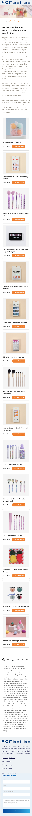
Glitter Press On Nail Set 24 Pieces (15, 323)
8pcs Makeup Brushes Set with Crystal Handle (14, 500)
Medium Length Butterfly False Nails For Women (15, 429)
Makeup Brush (7, 768)
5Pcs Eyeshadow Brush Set (12, 535)
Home (7, 21)
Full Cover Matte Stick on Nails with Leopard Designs (15, 251)
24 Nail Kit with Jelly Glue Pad (13, 357)
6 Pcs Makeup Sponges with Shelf (15, 641)
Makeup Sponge (7, 765)
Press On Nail (6, 762)
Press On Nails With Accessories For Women (15, 287)
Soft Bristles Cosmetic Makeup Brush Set (16, 214)
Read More (6, 146)
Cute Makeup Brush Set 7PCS (13, 464)
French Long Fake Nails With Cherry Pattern (15, 178)
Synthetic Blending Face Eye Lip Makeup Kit (14, 392)
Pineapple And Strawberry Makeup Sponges (15, 571)
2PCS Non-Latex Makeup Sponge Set (16, 606)
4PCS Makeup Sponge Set (12, 142)
